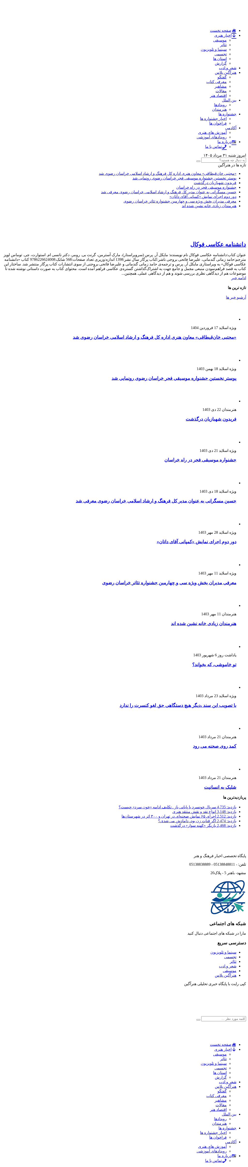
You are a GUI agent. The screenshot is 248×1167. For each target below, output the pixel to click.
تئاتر (223, 45)
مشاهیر (221, 86)
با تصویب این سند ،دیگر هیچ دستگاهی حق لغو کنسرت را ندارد (178, 705)
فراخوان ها (218, 123)
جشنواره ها (227, 114)
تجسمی (221, 54)
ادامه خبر (238, 278)
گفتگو (222, 77)
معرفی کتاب (216, 82)
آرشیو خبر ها (236, 297)
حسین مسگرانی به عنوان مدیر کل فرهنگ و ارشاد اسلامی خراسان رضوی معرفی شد (168, 192)
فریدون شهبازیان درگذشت (215, 183)
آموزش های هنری (212, 132)
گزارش (221, 63)
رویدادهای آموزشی (212, 137)
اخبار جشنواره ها (213, 119)
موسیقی (220, 40)
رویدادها (220, 105)
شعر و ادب (227, 68)
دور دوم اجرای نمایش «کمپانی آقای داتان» (203, 196)
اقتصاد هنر (218, 95)
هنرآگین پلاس (225, 72)
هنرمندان (219, 109)
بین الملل (229, 100)
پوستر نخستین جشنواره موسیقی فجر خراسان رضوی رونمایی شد (184, 178)
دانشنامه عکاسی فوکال (218, 244)
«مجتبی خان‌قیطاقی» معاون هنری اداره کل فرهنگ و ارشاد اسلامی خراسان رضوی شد (167, 173)
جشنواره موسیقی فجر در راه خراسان (206, 187)
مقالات (221, 91)
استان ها (220, 59)
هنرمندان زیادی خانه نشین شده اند (209, 206)
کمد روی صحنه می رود (214, 746)
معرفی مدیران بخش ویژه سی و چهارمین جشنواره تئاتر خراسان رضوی (180, 201)
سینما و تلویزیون (214, 49)
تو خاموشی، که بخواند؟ (214, 664)
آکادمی (230, 128)
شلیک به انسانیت (220, 787)
